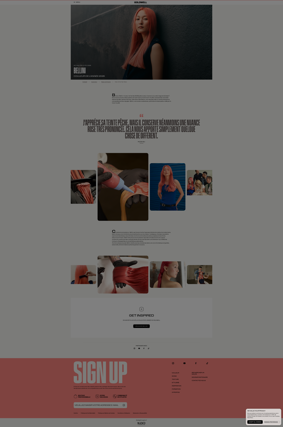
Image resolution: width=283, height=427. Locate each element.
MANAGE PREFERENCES (271, 422)
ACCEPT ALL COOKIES (255, 422)
